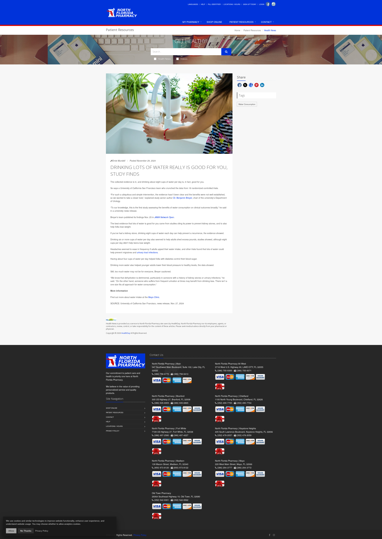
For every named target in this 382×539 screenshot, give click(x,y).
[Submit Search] (226, 51)
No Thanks (25, 531)
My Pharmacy (190, 21)
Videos (183, 58)
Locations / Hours (232, 4)
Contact (266, 21)
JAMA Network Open (164, 217)
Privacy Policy (112, 431)
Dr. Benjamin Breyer (182, 197)
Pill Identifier (214, 4)
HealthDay (125, 333)
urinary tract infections (147, 252)
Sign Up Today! (249, 4)
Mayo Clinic (153, 297)
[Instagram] (273, 4)
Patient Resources (241, 21)
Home (237, 30)
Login (261, 4)
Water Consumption (246, 104)
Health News (164, 58)
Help (203, 4)
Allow (11, 531)
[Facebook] (268, 4)
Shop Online (214, 21)
